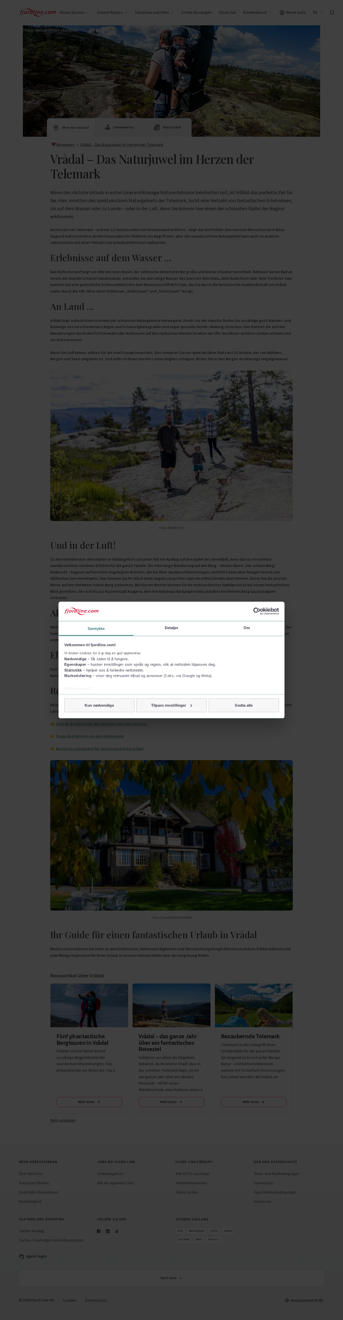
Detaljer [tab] (172, 627)
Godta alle (244, 705)
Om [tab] (247, 627)
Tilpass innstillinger (168, 705)
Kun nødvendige (99, 705)
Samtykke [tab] (96, 628)
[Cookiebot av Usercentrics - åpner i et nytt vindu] (257, 611)
